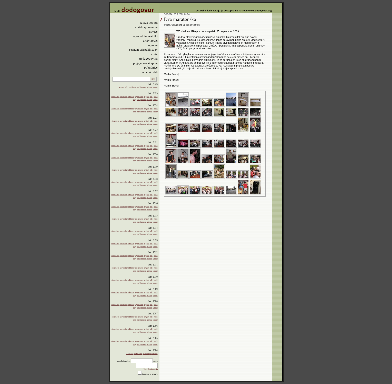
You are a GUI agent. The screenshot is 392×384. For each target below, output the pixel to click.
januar (155, 87)
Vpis (145, 369)
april (139, 87)
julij (126, 87)
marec (143, 87)
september (139, 96)
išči (153, 78)
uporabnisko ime (123, 361)
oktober (131, 96)
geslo (155, 361)
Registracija (153, 369)
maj (134, 87)
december (115, 96)
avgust (121, 87)
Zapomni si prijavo (150, 374)
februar (149, 87)
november (124, 96)
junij (131, 87)
